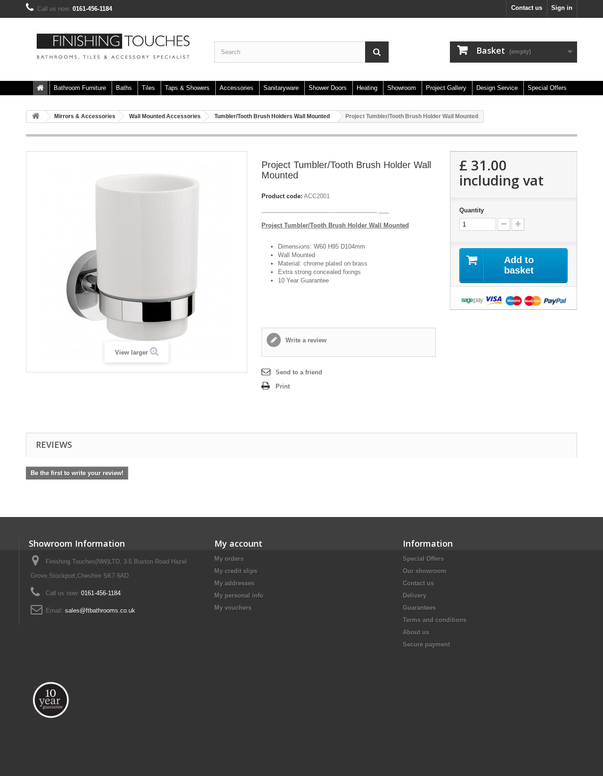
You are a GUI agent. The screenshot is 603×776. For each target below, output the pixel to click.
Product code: (281, 196)
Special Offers (423, 558)
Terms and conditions (434, 619)
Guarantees (419, 607)
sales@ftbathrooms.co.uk (100, 610)
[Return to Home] (36, 116)
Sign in (561, 7)
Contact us (526, 7)
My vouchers (233, 607)
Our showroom (425, 570)
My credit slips (235, 570)
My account (238, 543)
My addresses (234, 583)
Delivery (414, 595)
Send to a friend (299, 372)
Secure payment (426, 644)
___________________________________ (319, 209)
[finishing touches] (113, 47)
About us (416, 632)
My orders (229, 558)
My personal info (238, 595)
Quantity (471, 210)
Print (283, 386)
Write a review (305, 340)
